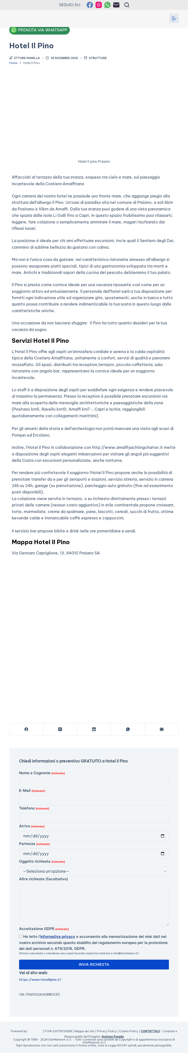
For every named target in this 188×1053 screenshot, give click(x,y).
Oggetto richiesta (42, 861)
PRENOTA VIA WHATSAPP (42, 29)
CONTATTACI (150, 1031)
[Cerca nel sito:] (126, 4)
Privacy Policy (107, 1031)
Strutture (98, 58)
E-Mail (32, 790)
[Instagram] (98, 5)
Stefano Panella (113, 1036)
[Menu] (174, 18)
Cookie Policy (128, 1031)
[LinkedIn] (94, 729)
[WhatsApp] (107, 5)
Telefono (34, 808)
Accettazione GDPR (44, 928)
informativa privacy (57, 936)
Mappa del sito (84, 1031)
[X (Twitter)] (60, 729)
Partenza (34, 843)
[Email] (116, 5)
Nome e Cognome (42, 773)
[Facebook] (90, 5)
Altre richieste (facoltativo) (43, 879)
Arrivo (32, 826)
